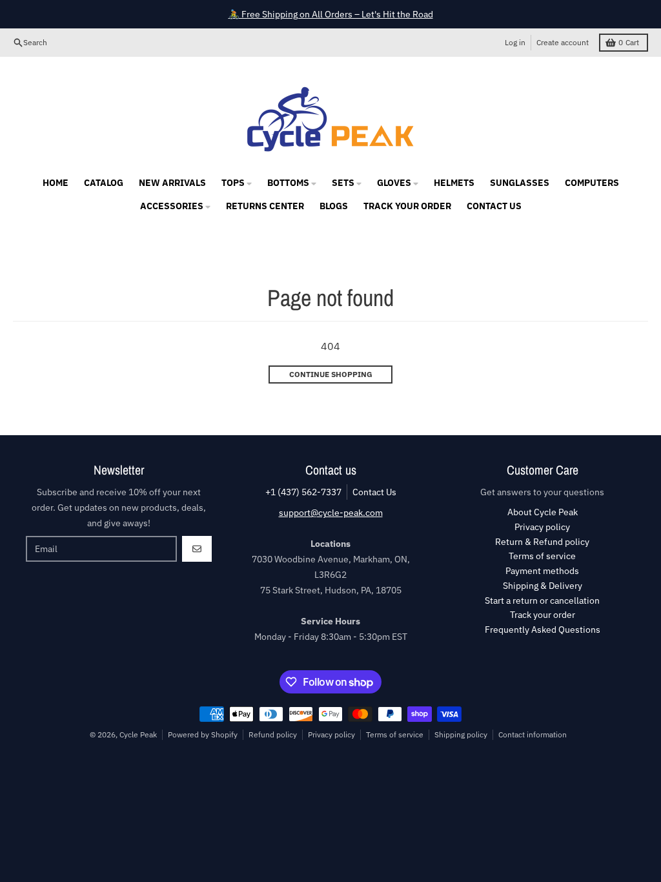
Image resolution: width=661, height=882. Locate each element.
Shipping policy (460, 734)
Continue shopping (330, 374)
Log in (515, 42)
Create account (562, 42)
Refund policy (273, 734)
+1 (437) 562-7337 (303, 492)
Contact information (532, 734)
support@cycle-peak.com (331, 512)
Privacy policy (331, 734)
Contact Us (374, 492)
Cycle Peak (138, 734)
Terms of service (394, 734)
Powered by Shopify (203, 734)
